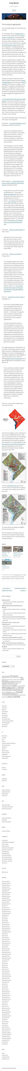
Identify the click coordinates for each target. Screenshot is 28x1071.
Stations (3, 692)
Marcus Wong (6, 613)
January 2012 (5, 993)
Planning (22, 576)
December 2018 (5, 896)
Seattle (3, 578)
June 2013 (4, 963)
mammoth (4, 780)
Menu (14, 10)
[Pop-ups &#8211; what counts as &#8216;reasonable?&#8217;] (7, 549)
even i (17, 286)
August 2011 (5, 1001)
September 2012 (6, 980)
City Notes (4, 706)
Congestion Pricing (16, 679)
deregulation (11, 681)
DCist (3, 739)
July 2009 (4, 1042)
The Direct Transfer (6, 821)
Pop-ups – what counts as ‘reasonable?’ (6, 554)
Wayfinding (4, 697)
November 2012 (5, 976)
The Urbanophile (6, 722)
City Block (14, 3)
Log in (3, 1053)
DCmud (3, 741)
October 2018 (5, 898)
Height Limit (14, 576)
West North (4, 726)
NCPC (5, 84)
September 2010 (6, 1016)
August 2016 (5, 915)
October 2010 (5, 1014)
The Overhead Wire (6, 855)
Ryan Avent (4, 795)
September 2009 (6, 1038)
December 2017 (5, 903)
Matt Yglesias (5, 793)
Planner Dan (5, 715)
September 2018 (6, 900)
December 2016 (5, 909)
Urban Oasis (5, 724)
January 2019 (5, 894)
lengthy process (19, 33)
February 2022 (5, 881)
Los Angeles (19, 685)
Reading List (5, 600)
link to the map (12, 202)
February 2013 (5, 971)
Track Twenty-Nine (6, 756)
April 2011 (4, 1004)
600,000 (3, 646)
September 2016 (6, 913)
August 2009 (5, 1040)
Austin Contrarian (6, 790)
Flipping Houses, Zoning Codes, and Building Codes (18, 554)
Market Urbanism (6, 791)
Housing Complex (6, 745)
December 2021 (5, 883)
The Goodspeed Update (7, 720)
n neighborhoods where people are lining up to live (13, 287)
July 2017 (4, 905)
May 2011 (4, 1002)
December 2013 (5, 952)
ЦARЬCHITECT (5, 758)
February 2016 (5, 924)
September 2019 (6, 892)
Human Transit (5, 846)
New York (11, 687)
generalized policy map (13, 485)
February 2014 (5, 948)
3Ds (3, 676)
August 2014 (5, 945)
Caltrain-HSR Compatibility (8, 842)
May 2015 (4, 935)
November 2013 (5, 954)
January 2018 (5, 902)
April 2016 (4, 920)
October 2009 (5, 1036)
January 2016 (5, 926)
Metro (4, 687)
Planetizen (4, 819)
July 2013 (4, 961)
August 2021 (5, 890)
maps (23, 685)
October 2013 (5, 956)
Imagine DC (4, 747)
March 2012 (4, 989)
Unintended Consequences (10, 695)
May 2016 (4, 918)
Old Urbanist (5, 711)
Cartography (20, 677)
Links (18, 576)
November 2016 (5, 911)
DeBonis (4, 767)
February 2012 (5, 991)
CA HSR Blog (5, 840)
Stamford (8, 578)
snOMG (21, 689)
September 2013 (6, 958)
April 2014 (4, 946)
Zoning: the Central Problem (16, 230)
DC (10, 576)
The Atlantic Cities (6, 719)
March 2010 (4, 1027)
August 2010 (5, 1017)
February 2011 (5, 1008)
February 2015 (5, 939)
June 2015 (4, 933)
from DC (24, 82)
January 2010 (5, 1030)
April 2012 (4, 988)
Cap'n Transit (5, 844)
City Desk (4, 737)
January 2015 (5, 941)
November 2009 (5, 1034)
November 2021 (5, 885)
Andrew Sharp (6, 626)
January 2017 (5, 907)
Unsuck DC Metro (6, 831)
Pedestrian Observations (8, 847)
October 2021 (5, 887)
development (18, 681)
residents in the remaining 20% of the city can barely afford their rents (13, 222)
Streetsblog (4, 717)
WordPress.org (5, 1058)
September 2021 (6, 889)
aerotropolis (6, 676)
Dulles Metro (5, 682)
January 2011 (5, 1010)
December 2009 (5, 1032)
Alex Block (5, 609)
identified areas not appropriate (14, 358)
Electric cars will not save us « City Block (12, 618)
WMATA (11, 697)
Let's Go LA (4, 707)
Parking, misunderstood (5, 566)
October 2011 (5, 997)
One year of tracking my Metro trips (11, 637)
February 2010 (5, 1029)
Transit (19, 691)
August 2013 (5, 960)
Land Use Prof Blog (6, 818)
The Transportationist (7, 859)
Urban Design (22, 695)
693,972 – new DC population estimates (12, 643)
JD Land (3, 749)
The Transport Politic (7, 857)
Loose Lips (4, 769)
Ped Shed (4, 713)
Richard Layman (5, 752)
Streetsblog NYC (5, 853)
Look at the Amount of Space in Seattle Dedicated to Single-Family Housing (13, 183)
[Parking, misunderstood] (7, 562)
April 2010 (4, 1025)
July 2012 (4, 984)
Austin (3, 576)
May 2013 (4, 965)
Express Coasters (6, 805)
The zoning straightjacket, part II (17, 123)
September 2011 (6, 999)
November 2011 (5, 995)
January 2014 (5, 950)
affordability (14, 676)
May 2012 (4, 986)
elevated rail (18, 682)
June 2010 (4, 1021)
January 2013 (5, 973)
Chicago (7, 576)
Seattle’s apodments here (10, 194)
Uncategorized (17, 574)
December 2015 (5, 928)
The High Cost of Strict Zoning (15, 297)
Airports (15, 677)
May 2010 (4, 1023)
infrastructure (7, 686)
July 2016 (4, 917)
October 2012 (5, 978)
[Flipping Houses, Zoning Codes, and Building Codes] (18, 549)
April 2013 (4, 967)
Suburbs (13, 692)
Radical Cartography (6, 808)
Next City (4, 709)
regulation (9, 689)
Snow (3, 690)
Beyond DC (4, 735)
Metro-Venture (5, 750)
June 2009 (4, 1044)
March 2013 (4, 969)
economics (11, 682)
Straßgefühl (4, 754)
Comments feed (5, 1057)
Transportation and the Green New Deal (12, 616)
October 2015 (5, 930)
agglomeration (6, 677)
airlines (11, 677)
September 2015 (6, 932)
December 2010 (5, 1012)
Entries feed (5, 1055)
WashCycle (4, 862)
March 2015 (4, 937)
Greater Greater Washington (8, 743)
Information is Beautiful (7, 806)
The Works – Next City (7, 861)
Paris (16, 687)
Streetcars (8, 692)
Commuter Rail (9, 679)
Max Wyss (5, 633)
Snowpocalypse (9, 690)
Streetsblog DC (5, 851)
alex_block (5, 872)
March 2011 (4, 1006)
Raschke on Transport (7, 849)
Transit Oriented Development (9, 693)
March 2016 (4, 922)
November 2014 (5, 943)
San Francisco (16, 689)
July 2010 (4, 1019)
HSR (16, 684)
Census (4, 679)
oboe (4, 644)
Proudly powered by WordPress (9, 1068)
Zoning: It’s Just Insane (15, 254)
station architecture (18, 690)
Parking (21, 687)
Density (5, 681)
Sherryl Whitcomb (7, 602)
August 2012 (5, 982)
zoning (12, 578)
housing (12, 684)
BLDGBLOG (4, 778)
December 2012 (5, 974)
